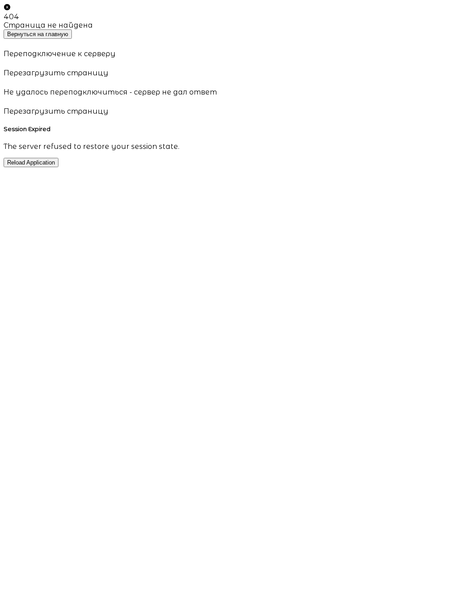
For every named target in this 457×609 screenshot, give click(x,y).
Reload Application (31, 162)
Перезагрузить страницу (56, 73)
